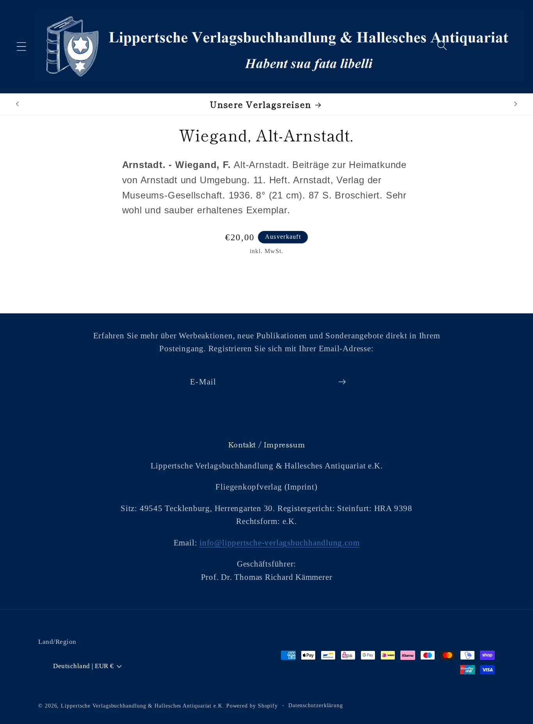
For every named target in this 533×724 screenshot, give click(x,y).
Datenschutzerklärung (315, 705)
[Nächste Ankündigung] (515, 103)
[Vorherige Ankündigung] (17, 103)
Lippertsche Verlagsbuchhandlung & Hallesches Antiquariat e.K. (142, 705)
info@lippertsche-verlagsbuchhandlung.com (279, 542)
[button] (21, 46)
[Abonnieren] (342, 382)
